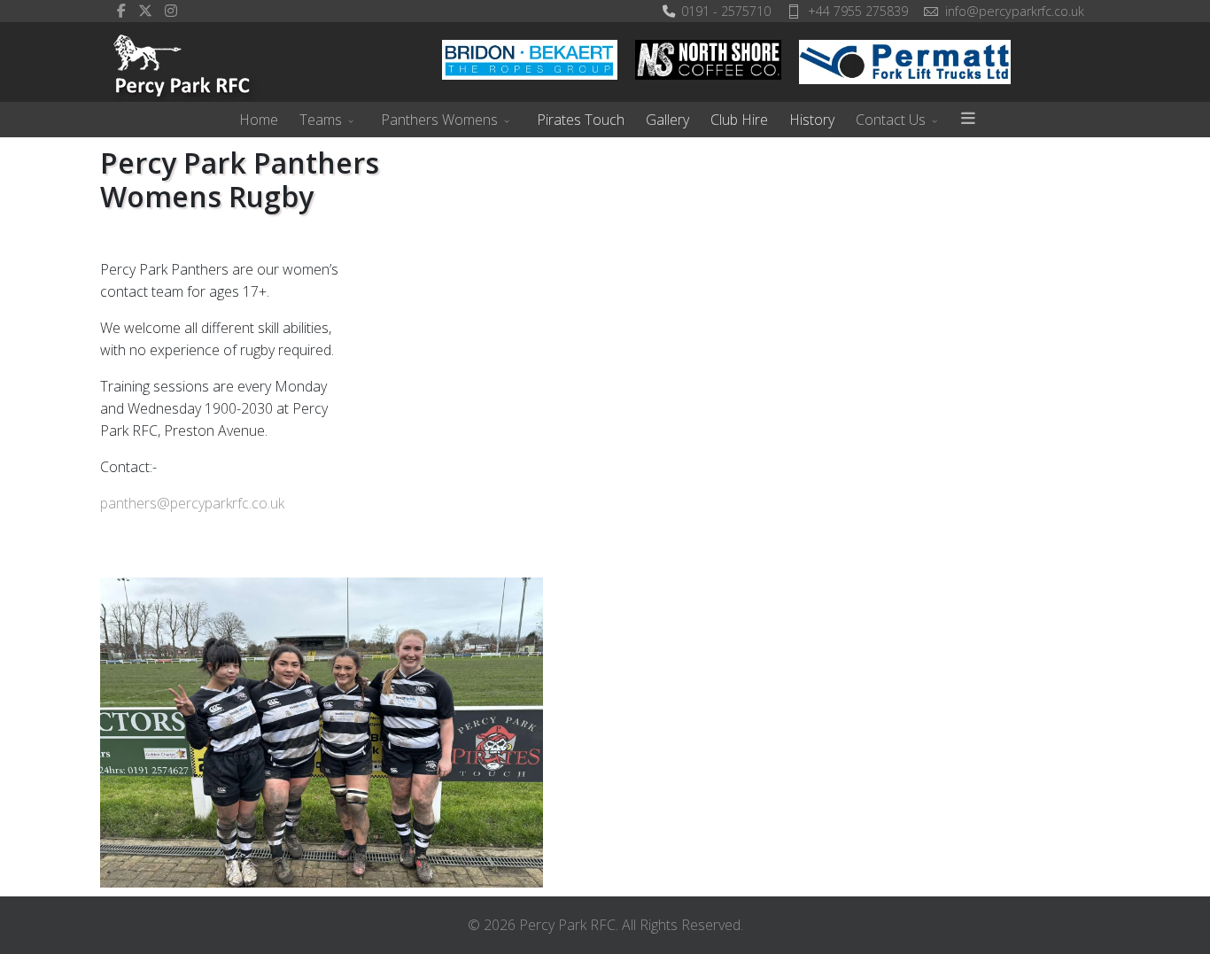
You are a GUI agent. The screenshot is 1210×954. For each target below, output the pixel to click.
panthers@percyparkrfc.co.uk (192, 503)
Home (258, 119)
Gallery (667, 119)
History (811, 119)
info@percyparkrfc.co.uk (1014, 11)
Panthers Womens (439, 119)
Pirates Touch (580, 119)
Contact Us (891, 119)
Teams (320, 119)
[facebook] (121, 10)
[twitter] (145, 10)
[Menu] (968, 119)
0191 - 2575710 (726, 11)
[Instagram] (171, 10)
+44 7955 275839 (858, 11)
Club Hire (739, 119)
